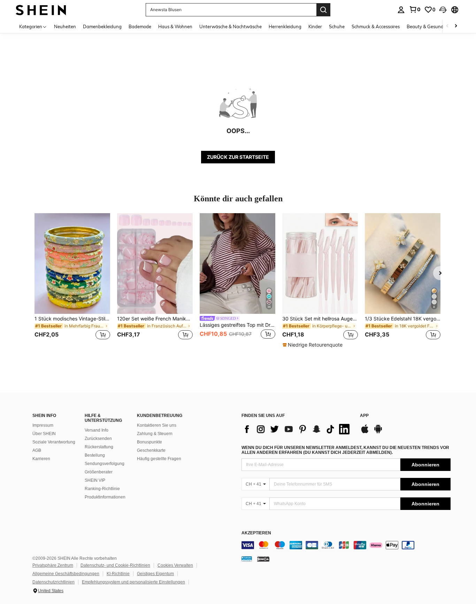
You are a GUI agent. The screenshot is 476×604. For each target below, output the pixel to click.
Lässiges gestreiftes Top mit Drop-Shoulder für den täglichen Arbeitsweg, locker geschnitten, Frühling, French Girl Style (237, 325)
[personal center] (401, 10)
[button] (443, 10)
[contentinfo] (346, 545)
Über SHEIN (44, 433)
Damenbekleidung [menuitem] (102, 26)
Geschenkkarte (151, 450)
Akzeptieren (256, 533)
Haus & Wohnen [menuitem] (175, 26)
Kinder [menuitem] (315, 26)
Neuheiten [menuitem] (65, 26)
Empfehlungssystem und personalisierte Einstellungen (133, 582)
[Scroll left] (447, 26)
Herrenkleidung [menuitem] (285, 26)
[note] (313, 344)
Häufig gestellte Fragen (159, 458)
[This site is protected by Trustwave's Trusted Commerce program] (246, 558)
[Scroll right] (455, 26)
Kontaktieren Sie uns (156, 425)
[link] (415, 9)
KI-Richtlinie (118, 573)
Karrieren (41, 458)
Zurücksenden (98, 438)
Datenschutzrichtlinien (53, 582)
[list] (297, 429)
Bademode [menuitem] (140, 26)
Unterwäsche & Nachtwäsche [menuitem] (230, 26)
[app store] (365, 432)
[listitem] (72, 280)
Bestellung (95, 455)
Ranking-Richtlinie (102, 488)
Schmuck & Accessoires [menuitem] (376, 26)
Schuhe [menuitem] (337, 26)
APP (364, 415)
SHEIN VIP (95, 480)
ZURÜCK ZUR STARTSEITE (238, 157)
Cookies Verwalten (175, 565)
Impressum (42, 425)
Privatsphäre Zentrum (52, 565)
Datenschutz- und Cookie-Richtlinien (115, 565)
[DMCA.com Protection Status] (263, 558)
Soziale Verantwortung (53, 442)
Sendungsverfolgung (104, 463)
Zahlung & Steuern (154, 433)
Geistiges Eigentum (155, 573)
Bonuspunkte (149, 442)
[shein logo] (41, 9)
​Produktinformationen (105, 497)
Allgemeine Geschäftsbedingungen (65, 573)
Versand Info (96, 430)
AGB (36, 450)
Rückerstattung (99, 446)
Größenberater (99, 472)
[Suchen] (323, 9)
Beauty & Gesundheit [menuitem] (429, 26)
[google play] (378, 432)
